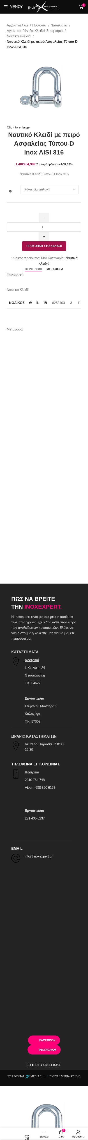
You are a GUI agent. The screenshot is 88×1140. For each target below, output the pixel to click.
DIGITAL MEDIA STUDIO (65, 1076)
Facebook (47, 1040)
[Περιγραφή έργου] (9, 1134)
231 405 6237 (35, 818)
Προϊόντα (39, 25)
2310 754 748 (35, 780)
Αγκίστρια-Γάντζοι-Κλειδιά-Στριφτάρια (35, 31)
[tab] (33, 269)
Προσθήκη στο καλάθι (44, 246)
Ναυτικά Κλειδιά (19, 36)
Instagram (47, 1050)
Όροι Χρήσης (44, 1025)
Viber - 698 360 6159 (40, 787)
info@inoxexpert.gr (39, 856)
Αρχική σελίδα (18, 25)
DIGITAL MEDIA (26, 1076)
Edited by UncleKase (44, 1065)
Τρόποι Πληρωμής (44, 998)
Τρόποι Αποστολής (44, 1011)
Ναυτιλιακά (59, 25)
